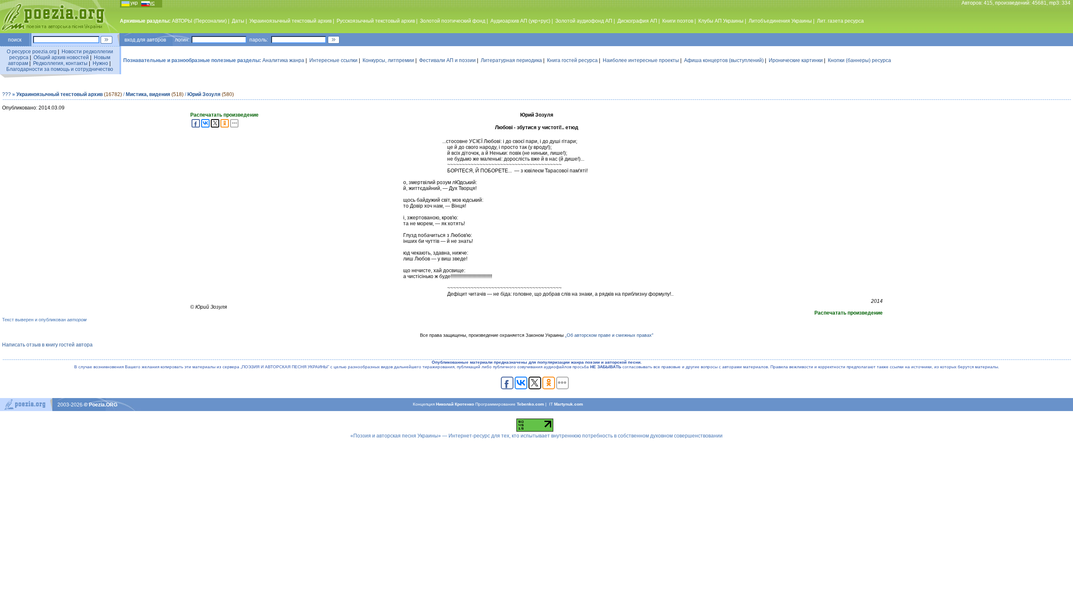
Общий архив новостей (61, 57)
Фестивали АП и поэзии (447, 60)
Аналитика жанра (283, 60)
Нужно (100, 63)
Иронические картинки (796, 60)
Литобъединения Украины (780, 21)
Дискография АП (637, 21)
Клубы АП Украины (721, 21)
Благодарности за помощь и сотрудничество (59, 69)
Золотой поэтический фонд (452, 21)
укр (134, 3)
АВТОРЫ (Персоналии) (199, 21)
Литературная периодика (511, 60)
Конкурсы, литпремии (388, 60)
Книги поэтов (677, 21)
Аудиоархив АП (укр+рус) (520, 21)
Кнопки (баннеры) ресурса (859, 60)
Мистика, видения (148, 94)
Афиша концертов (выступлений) (724, 60)
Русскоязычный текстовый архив (376, 21)
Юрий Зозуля (203, 94)
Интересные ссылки (333, 60)
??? (6, 94)
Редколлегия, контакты (60, 63)
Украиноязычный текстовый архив (290, 21)
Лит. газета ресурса (840, 21)
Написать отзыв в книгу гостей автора (47, 345)
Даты (238, 21)
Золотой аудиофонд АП (583, 21)
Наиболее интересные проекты (641, 60)
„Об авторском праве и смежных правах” (609, 335)
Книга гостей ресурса (572, 60)
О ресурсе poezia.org (32, 52)
